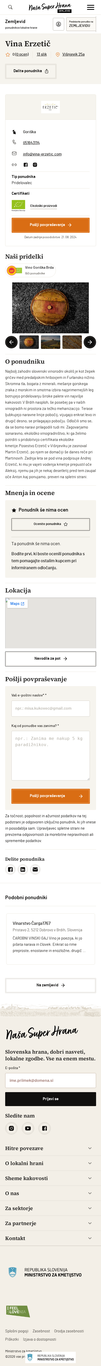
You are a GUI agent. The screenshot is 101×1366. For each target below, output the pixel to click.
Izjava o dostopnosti (39, 1339)
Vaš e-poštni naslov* (29, 695)
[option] (50, 307)
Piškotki (12, 1339)
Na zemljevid (47, 985)
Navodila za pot (47, 659)
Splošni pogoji (16, 1331)
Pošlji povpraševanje (47, 225)
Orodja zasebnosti (69, 1331)
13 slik (42, 54)
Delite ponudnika (27, 71)
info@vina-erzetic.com (42, 154)
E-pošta (12, 1068)
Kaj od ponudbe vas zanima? (35, 726)
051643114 (31, 143)
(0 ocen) (21, 54)
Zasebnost (41, 1331)
